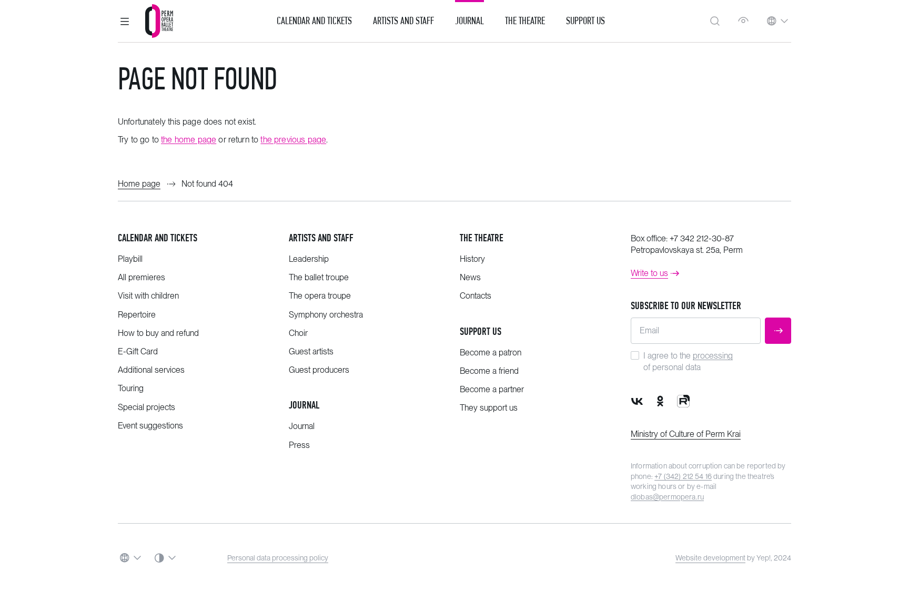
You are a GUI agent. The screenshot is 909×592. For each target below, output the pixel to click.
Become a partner (492, 389)
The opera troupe (320, 296)
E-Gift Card (138, 351)
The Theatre (525, 21)
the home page (188, 140)
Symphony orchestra (326, 315)
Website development (710, 558)
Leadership (309, 259)
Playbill (130, 259)
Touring (131, 388)
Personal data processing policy (277, 558)
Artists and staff (321, 238)
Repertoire (137, 315)
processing (713, 356)
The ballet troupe (319, 277)
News (470, 277)
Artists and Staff (403, 21)
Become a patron (490, 353)
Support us (585, 21)
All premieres (141, 277)
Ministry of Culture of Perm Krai (686, 434)
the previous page (293, 140)
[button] (125, 21)
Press (299, 445)
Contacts (475, 296)
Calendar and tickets (157, 238)
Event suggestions (150, 426)
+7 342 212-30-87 (702, 238)
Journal (469, 21)
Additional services (151, 370)
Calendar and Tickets (314, 21)
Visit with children (148, 296)
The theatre (481, 238)
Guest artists (311, 351)
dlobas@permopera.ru (667, 497)
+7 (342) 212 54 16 (683, 476)
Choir (298, 333)
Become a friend (489, 371)
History (472, 259)
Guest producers (319, 370)
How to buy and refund (158, 333)
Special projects (146, 407)
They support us (489, 408)
